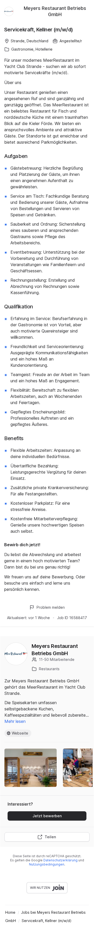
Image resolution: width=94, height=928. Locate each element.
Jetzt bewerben (47, 816)
